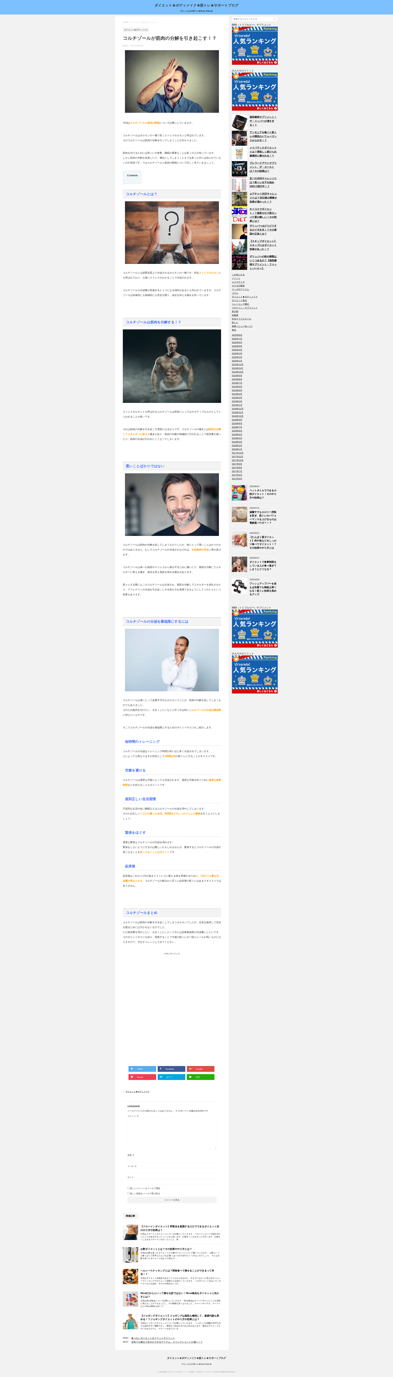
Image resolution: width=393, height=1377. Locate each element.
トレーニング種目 (240, 304)
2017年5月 (237, 478)
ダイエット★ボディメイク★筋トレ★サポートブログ (197, 5)
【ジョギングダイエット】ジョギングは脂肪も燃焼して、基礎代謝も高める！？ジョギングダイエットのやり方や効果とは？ (179, 1317)
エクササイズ (238, 282)
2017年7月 (237, 471)
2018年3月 (237, 442)
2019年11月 (237, 368)
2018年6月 (237, 431)
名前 (130, 1155)
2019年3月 (237, 397)
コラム (235, 293)
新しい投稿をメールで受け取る (145, 1193)
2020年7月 (237, 339)
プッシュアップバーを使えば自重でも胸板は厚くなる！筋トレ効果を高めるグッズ (262, 589)
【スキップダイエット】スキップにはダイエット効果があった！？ (263, 245)
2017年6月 (237, 475)
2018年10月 (237, 416)
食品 (234, 330)
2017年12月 (237, 453)
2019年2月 (237, 401)
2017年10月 (237, 460)
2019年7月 (237, 383)
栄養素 (235, 315)
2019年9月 (237, 375)
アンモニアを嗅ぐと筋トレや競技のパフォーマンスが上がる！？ (263, 136)
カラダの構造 (238, 285)
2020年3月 (237, 353)
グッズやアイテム (240, 289)
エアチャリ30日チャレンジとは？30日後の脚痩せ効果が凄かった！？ (263, 197)
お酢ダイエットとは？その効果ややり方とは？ (166, 1249)
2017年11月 (237, 456)
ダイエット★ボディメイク (138, 1091)
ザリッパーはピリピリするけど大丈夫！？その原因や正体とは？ (263, 229)
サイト (130, 1177)
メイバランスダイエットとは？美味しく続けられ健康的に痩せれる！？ (263, 151)
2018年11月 (237, 412)
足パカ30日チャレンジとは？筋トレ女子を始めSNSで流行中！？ (263, 182)
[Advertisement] (146, 974)
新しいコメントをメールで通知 (145, 1188)
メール (132, 1166)
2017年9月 (237, 464)
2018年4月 (237, 438)
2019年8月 (237, 379)
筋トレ (235, 322)
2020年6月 (237, 342)
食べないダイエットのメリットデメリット (153, 1338)
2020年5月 (237, 346)
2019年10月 (237, 372)
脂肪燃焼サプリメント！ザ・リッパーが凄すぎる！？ (263, 121)
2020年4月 (237, 350)
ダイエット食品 (239, 300)
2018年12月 (237, 408)
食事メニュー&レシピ (242, 326)
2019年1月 (237, 405)
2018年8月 (237, 423)
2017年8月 (237, 467)
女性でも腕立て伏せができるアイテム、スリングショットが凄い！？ (167, 1342)
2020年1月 (237, 361)
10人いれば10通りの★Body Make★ (196, 1364)
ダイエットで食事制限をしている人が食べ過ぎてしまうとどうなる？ (262, 565)
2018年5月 (237, 434)
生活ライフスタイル (241, 319)
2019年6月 (237, 386)
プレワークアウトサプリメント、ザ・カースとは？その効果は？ (263, 167)
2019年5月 (237, 390)
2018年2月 (237, 445)
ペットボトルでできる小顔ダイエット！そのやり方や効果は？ (262, 494)
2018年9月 (237, 420)
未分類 (235, 311)
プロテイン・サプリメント (245, 308)
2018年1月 (237, 449)
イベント (236, 278)
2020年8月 (237, 335)
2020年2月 (237, 357)
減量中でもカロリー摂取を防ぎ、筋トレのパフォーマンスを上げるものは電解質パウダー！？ (262, 517)
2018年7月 (237, 427)
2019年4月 (237, 394)
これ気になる (238, 274)
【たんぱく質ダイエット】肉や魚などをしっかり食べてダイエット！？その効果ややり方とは (262, 542)
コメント (133, 1116)
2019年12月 (237, 364)
